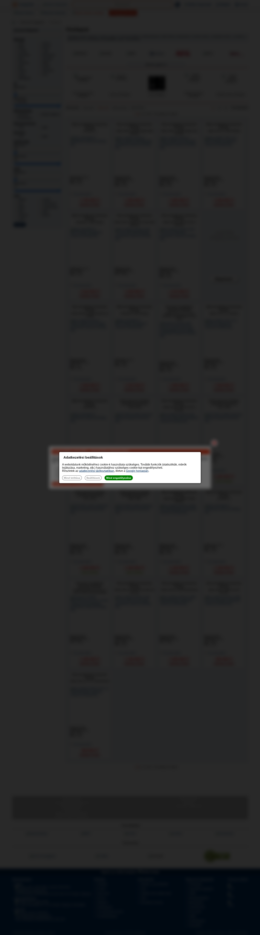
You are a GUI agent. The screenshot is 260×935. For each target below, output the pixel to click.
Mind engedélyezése (118, 477)
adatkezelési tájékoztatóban (96, 470)
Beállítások (93, 477)
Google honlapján (137, 470)
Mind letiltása (72, 477)
